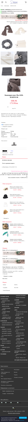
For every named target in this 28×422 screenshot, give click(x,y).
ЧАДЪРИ (3, 327)
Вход (2, 376)
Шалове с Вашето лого (21, 357)
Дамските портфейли (6, 343)
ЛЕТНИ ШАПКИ (4, 298)
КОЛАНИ (3, 349)
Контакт (15, 372)
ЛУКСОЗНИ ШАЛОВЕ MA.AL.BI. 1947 (21, 342)
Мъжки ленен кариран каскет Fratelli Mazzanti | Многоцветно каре (16, 187)
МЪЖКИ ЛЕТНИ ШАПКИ (7, 304)
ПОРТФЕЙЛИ (4, 339)
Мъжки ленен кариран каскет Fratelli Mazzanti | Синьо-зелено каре (17, 240)
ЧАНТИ (2, 345)
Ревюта (4, 157)
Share (5, 150)
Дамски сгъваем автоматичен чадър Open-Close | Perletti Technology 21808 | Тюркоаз (17, 232)
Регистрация (16, 369)
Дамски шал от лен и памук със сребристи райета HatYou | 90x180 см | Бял (17, 203)
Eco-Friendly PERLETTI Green (6, 336)
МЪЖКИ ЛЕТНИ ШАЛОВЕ (19, 327)
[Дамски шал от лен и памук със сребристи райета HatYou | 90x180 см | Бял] (5, 204)
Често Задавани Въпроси (6, 378)
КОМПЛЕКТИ (4, 320)
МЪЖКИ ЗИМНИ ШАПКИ (6, 312)
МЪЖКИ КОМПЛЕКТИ (7, 324)
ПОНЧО (18, 348)
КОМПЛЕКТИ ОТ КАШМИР (19, 302)
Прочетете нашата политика (14, 413)
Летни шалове (6, 5)
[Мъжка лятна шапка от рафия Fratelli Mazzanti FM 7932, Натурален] (5, 226)
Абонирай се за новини (8, 276)
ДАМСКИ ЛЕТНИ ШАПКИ (5, 301)
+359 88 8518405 (10, 393)
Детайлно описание (7, 160)
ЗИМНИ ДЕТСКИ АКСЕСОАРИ (19, 318)
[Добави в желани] (25, 141)
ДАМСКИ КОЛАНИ (6, 351)
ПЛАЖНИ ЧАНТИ (5, 296)
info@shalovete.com (10, 391)
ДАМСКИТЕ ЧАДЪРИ (6, 331)
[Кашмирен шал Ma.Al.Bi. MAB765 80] (7, 30)
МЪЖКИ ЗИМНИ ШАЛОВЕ (20, 339)
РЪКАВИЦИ (3, 354)
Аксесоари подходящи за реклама (20, 352)
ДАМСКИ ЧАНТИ (6, 347)
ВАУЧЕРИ (17, 307)
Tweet (12, 150)
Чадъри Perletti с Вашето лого (20, 355)
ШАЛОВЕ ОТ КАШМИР (21, 305)
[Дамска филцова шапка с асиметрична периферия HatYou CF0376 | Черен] (5, 197)
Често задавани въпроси (8, 163)
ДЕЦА (16, 309)
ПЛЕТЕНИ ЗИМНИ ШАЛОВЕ (20, 346)
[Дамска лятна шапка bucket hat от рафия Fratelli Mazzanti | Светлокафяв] (5, 212)
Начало (2, 5)
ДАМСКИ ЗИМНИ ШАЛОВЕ (20, 336)
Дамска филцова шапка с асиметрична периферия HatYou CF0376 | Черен (16, 195)
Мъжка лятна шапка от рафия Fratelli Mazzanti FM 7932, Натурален (17, 225)
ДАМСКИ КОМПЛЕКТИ (7, 322)
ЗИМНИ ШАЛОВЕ (13, 5)
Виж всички (5, 278)
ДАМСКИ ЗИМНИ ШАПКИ (6, 309)
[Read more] (14, 253)
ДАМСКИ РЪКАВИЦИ (21, 295)
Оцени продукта (5, 152)
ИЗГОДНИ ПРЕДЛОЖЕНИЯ (21, 360)
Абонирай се (6, 218)
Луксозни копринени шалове (20, 330)
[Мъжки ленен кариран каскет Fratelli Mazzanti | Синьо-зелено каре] (5, 242)
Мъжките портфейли (6, 341)
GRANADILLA (6, 315)
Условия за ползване (18, 377)
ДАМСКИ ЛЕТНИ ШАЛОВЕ (19, 323)
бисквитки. (22, 420)
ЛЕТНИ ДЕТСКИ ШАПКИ (21, 311)
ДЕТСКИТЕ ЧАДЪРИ (6, 333)
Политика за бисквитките (6, 385)
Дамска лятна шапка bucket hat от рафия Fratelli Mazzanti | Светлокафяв (17, 210)
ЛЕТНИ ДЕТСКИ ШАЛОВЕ (19, 315)
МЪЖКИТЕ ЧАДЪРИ (6, 329)
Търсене (15, 374)
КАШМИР (17, 299)
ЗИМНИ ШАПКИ (5, 306)
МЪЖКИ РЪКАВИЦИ (20, 297)
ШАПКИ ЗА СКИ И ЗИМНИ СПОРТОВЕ (6, 318)
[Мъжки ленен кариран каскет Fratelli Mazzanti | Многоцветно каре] (5, 189)
